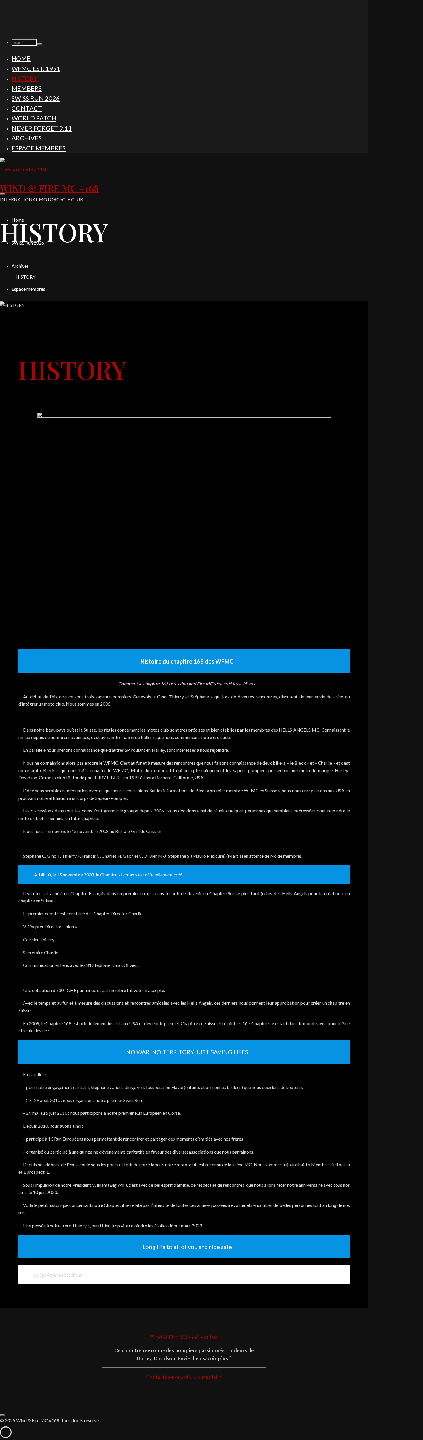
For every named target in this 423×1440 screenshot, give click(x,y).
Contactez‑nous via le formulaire (184, 1376)
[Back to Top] (2, 1415)
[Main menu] (2, 194)
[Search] (39, 44)
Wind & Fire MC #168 (49, 188)
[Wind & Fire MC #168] (24, 169)
